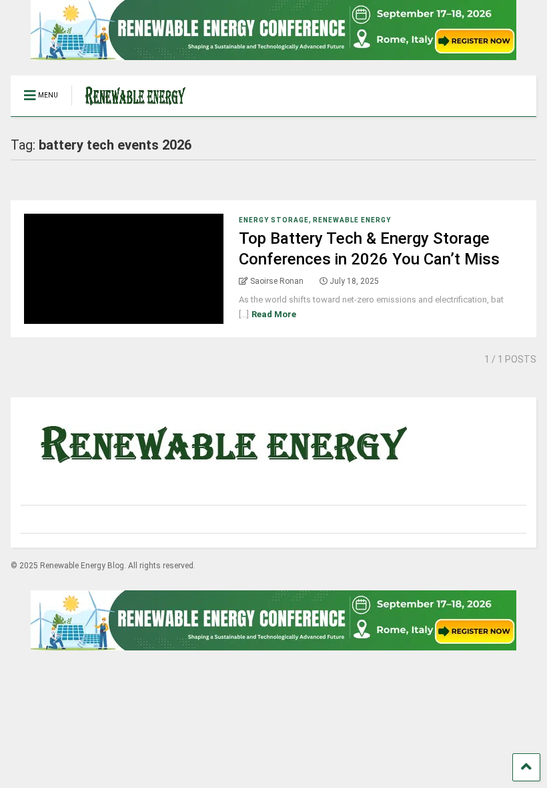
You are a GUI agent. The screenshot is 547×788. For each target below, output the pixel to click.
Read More (273, 314)
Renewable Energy (352, 220)
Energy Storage (274, 220)
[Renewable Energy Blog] (128, 106)
